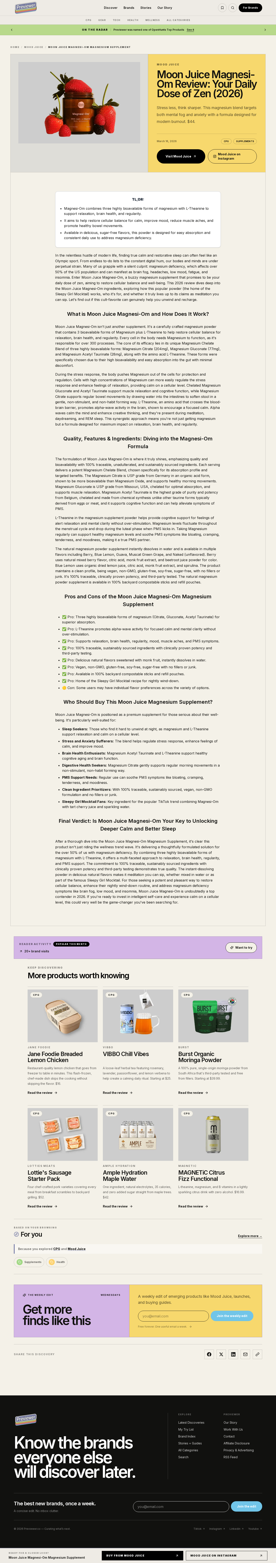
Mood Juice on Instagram (229, 156)
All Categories (188, 1450)
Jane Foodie (39, 1047)
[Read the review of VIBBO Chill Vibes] (138, 1016)
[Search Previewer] (232, 7)
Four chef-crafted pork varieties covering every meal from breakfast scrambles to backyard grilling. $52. (62, 1192)
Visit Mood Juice (178, 156)
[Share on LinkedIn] (233, 1354)
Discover (111, 8)
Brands (129, 8)
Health (132, 20)
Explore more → (250, 1236)
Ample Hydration (119, 1165)
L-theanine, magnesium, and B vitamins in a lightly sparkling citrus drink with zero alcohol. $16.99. (213, 1189)
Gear (102, 20)
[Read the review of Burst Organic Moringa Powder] (213, 1016)
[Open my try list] (222, 7)
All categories (178, 20)
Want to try (243, 947)
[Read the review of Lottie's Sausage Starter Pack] (63, 1134)
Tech (117, 20)
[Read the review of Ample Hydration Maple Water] (138, 1134)
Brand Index (187, 1436)
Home (14, 47)
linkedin (235, 1528)
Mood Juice (33, 47)
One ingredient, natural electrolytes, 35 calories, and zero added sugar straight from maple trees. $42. (137, 1192)
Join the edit (246, 1506)
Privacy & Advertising (239, 1450)
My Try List (186, 1429)
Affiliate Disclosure (237, 1443)
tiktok (197, 1528)
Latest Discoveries (191, 1422)
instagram (215, 1528)
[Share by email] (245, 1354)
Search (183, 1457)
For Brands (250, 7)
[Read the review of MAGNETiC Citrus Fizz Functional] (213, 1134)
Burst (184, 1047)
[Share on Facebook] (209, 1354)
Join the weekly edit (232, 1316)
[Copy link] (257, 1354)
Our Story (164, 8)
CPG (88, 20)
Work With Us (233, 1429)
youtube (253, 1528)
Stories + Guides (190, 1443)
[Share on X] (221, 1354)
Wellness (152, 20)
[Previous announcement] (11, 30)
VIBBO (108, 1047)
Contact (229, 1436)
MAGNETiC (187, 1165)
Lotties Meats (41, 1165)
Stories (145, 8)
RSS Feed (231, 1457)
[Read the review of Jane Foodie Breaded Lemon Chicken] (63, 1016)
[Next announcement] (265, 30)
